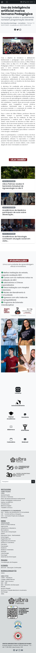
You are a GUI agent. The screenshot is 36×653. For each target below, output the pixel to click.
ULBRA (3, 493)
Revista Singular (5, 588)
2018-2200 (29, 2)
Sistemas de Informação (8, 557)
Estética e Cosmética (7, 542)
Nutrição (3, 551)
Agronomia (4, 526)
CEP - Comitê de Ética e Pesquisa (11, 514)
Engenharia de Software (8, 541)
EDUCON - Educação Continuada (11, 567)
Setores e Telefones (7, 497)
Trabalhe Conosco (6, 507)
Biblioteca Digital (6, 506)
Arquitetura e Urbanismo (8, 528)
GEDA (2, 594)
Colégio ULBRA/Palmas (8, 579)
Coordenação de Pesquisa (9, 562)
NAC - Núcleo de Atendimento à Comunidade (15, 512)
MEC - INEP (4, 583)
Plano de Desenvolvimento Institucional (13, 498)
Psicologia (4, 555)
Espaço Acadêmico (7, 502)
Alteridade (4, 517)
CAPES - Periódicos (6, 577)
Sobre (3, 573)
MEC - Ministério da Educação (10, 585)
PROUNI (3, 586)
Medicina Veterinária (7, 550)
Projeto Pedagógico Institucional (11, 500)
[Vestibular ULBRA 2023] (18, 311)
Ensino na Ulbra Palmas (8, 524)
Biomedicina (5, 530)
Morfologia (4, 592)
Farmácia (4, 544)
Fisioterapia (4, 546)
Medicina (3, 548)
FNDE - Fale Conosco (7, 581)
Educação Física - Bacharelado (10, 535)
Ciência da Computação (8, 532)
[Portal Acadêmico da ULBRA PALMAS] (2, 2)
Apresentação (5, 495)
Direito (3, 533)
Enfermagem (5, 537)
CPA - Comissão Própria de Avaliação (12, 516)
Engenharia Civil (5, 539)
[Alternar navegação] (7, 2)
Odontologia (5, 553)
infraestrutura (5, 504)
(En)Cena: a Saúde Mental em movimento (14, 590)
